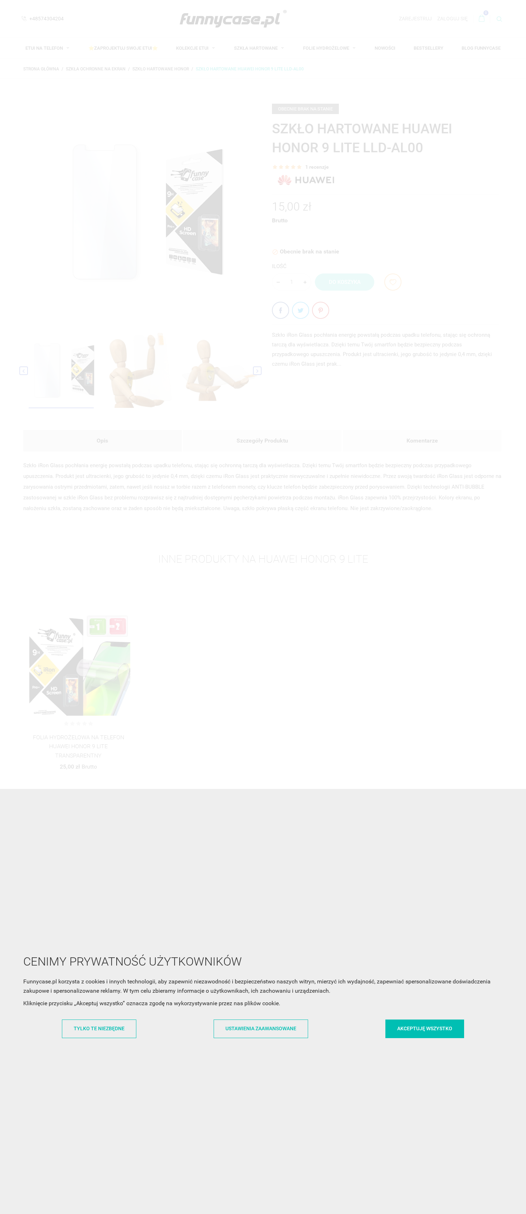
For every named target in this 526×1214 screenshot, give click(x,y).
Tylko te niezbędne (99, 1028)
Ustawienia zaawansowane (260, 1028)
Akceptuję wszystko (424, 1028)
